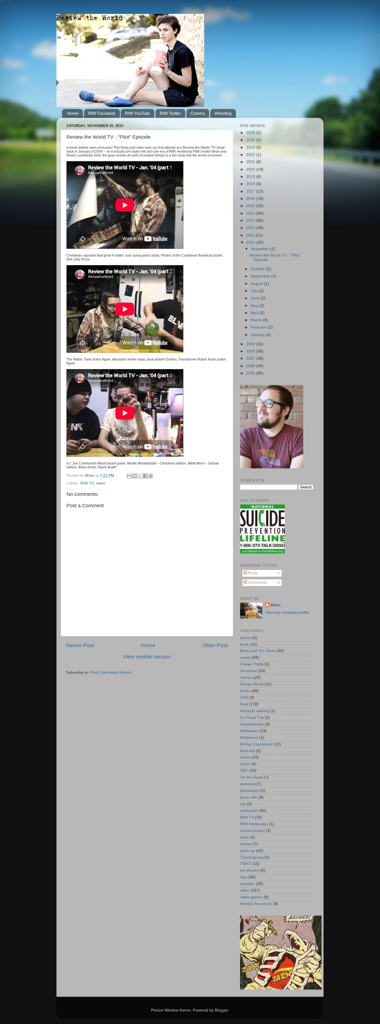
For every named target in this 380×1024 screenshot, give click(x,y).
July (255, 291)
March (257, 320)
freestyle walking (254, 711)
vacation (247, 884)
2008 (251, 351)
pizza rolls (249, 797)
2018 (251, 184)
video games (251, 897)
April (255, 313)
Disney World (251, 684)
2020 (251, 169)
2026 (251, 133)
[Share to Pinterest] (150, 476)
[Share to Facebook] (145, 476)
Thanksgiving (251, 857)
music (245, 764)
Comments (257, 582)
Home (72, 113)
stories (246, 844)
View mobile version (147, 657)
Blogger (221, 1010)
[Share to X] (140, 476)
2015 (251, 206)
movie (245, 757)
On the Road (251, 777)
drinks (245, 691)
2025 (251, 140)
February (259, 327)
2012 (251, 228)
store (244, 837)
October (258, 269)
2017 (251, 191)
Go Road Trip (252, 717)
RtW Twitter (170, 113)
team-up (247, 851)
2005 (251, 373)
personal (247, 784)
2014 (251, 213)
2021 (251, 162)
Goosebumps (252, 724)
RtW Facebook (101, 113)
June (255, 298)
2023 (251, 147)
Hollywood (249, 737)
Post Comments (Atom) (111, 672)
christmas (248, 671)
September (261, 276)
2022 (251, 155)
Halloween (249, 731)
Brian (276, 605)
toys (243, 877)
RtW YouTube (137, 113)
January (258, 335)
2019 (251, 177)
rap (243, 804)
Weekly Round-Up (256, 904)
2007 (251, 358)
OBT (244, 771)
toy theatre (249, 870)
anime (245, 638)
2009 (251, 344)
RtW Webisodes (254, 824)
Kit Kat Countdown (256, 744)
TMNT (245, 864)
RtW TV (87, 483)
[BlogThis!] (134, 476)
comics (246, 677)
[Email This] (129, 476)
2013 (251, 220)
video (100, 483)
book (244, 644)
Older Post (215, 645)
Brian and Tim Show (257, 651)
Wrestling (222, 113)
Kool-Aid (247, 751)
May (255, 306)
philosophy (249, 791)
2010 (251, 242)
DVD (244, 697)
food (244, 704)
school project (252, 831)
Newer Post (80, 645)
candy (245, 657)
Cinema (198, 113)
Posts (252, 573)
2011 (251, 235)
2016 (251, 199)
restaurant (249, 811)
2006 (251, 366)
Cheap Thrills (251, 664)
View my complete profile (287, 612)
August (257, 284)
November (260, 249)
